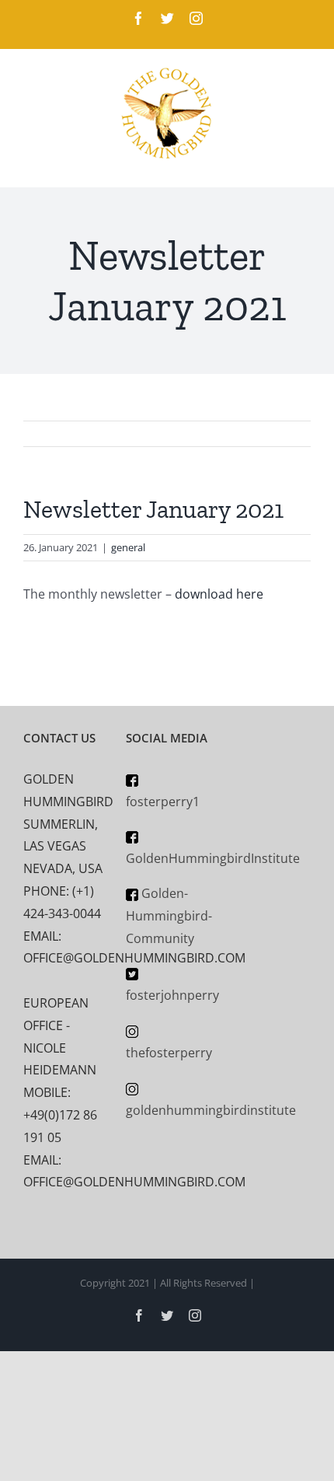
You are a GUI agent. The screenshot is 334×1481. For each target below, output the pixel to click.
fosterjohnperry (172, 995)
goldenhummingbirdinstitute (211, 1110)
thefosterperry (169, 1052)
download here (219, 594)
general (128, 547)
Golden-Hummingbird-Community (169, 916)
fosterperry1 (163, 801)
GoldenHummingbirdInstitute (213, 858)
